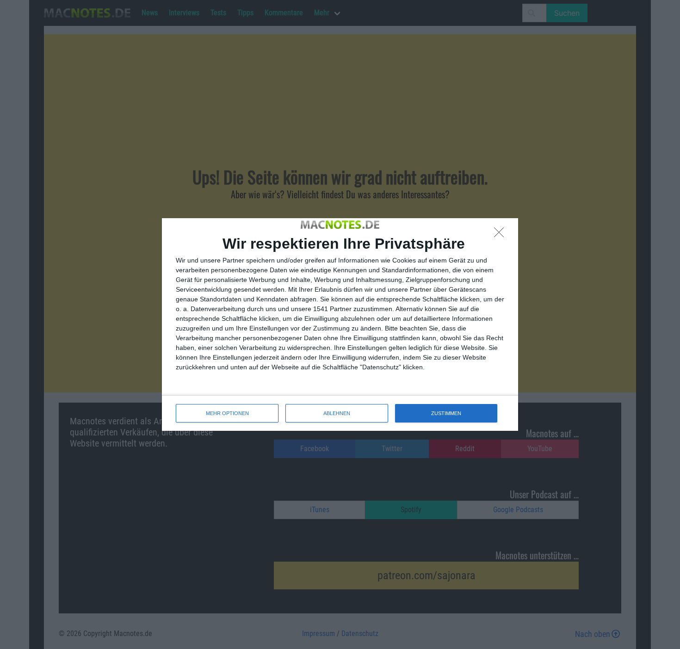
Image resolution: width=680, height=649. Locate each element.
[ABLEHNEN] (501, 234)
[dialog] (340, 324)
